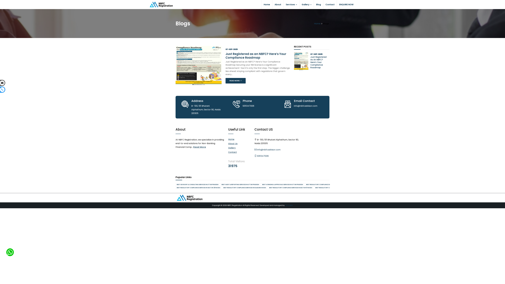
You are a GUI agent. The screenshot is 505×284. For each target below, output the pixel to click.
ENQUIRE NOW (346, 4)
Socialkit (289, 205)
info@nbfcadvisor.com (269, 149)
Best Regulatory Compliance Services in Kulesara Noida (244, 188)
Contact (330, 4)
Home (267, 4)
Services (291, 4)
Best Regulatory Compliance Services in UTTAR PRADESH (327, 185)
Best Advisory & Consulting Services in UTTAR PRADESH (197, 185)
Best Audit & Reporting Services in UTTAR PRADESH (240, 185)
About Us (233, 143)
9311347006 (263, 156)
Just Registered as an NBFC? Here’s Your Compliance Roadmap (256, 56)
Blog (318, 4)
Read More (199, 147)
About (278, 4)
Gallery (306, 4)
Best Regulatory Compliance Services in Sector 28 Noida (198, 188)
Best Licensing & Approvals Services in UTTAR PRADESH (282, 185)
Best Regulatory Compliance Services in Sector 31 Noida (290, 188)
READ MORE (234, 80)
